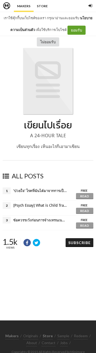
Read (84, 196)
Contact (48, 342)
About (31, 342)
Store (42, 6)
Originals (30, 336)
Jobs (64, 342)
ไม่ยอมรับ (48, 42)
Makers (23, 6)
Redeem (81, 336)
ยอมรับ (76, 30)
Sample (63, 336)
